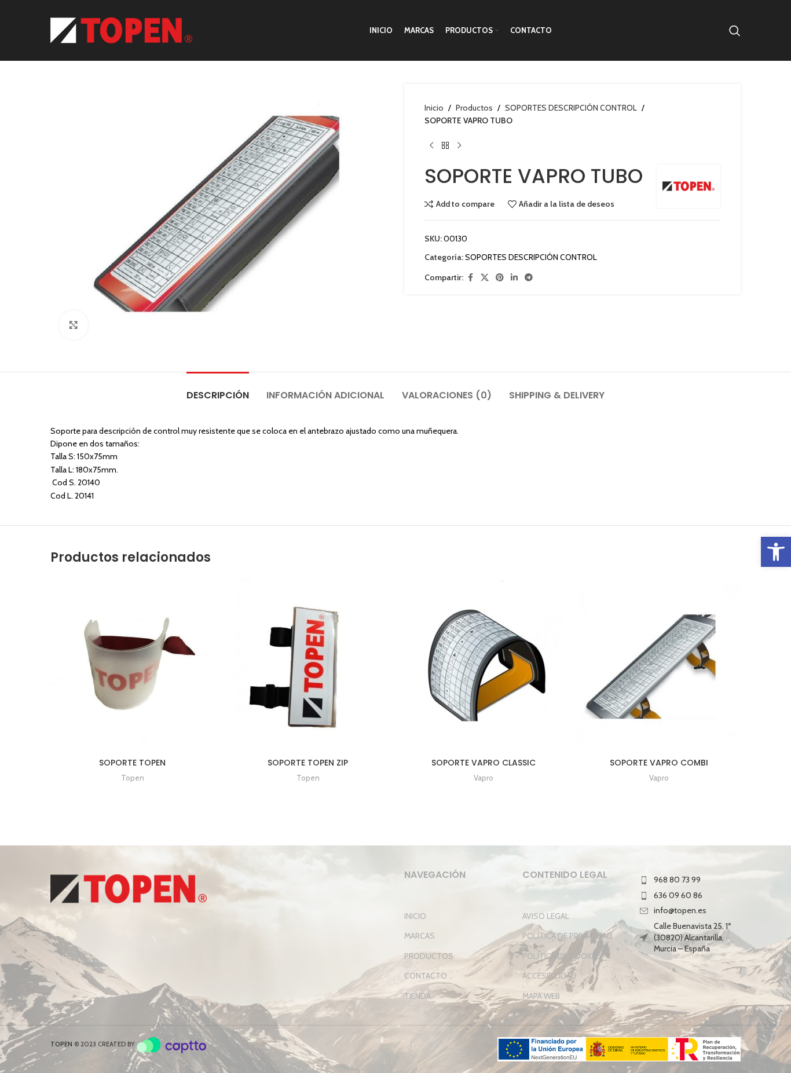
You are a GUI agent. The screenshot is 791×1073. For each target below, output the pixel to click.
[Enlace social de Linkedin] (514, 277)
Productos (474, 107)
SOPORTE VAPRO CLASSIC (483, 762)
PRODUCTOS (428, 956)
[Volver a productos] (445, 146)
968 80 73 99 (677, 879)
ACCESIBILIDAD (549, 976)
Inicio (434, 107)
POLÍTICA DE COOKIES (562, 956)
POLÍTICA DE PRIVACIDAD (567, 936)
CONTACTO (425, 976)
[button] (776, 552)
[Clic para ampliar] (73, 324)
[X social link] (484, 277)
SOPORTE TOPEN (132, 762)
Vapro (483, 777)
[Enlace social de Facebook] (470, 277)
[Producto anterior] (431, 146)
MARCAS (419, 936)
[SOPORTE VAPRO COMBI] (659, 665)
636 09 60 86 (678, 895)
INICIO (415, 916)
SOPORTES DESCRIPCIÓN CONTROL (571, 107)
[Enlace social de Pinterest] (499, 277)
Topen (132, 777)
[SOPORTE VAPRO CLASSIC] (483, 665)
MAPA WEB (541, 996)
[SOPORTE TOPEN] (132, 665)
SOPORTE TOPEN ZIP (308, 762)
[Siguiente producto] (459, 146)
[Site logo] (121, 29)
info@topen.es (680, 910)
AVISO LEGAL (545, 916)
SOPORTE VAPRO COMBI (659, 762)
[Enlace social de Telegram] (528, 277)
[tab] (217, 389)
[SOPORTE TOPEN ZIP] (308, 665)
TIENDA (417, 996)
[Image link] (128, 888)
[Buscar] (734, 30)
